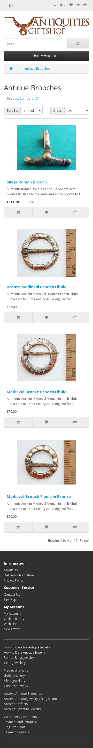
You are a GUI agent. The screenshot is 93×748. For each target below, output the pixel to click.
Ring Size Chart (14, 727)
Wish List (10, 624)
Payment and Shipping (20, 722)
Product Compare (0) (22, 98)
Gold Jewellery (14, 675)
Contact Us (12, 594)
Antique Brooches (37, 68)
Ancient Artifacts (16, 704)
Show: (57, 110)
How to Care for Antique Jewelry (27, 647)
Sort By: (12, 110)
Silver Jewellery (14, 681)
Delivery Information (19, 575)
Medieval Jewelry (16, 670)
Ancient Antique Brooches (23, 693)
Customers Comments (20, 717)
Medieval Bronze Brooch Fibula (36, 391)
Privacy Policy (14, 580)
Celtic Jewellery (15, 663)
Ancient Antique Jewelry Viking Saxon (30, 699)
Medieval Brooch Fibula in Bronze (39, 496)
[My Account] (63, 5)
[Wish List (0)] (71, 5)
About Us (11, 570)
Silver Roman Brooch (27, 181)
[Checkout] (85, 5)
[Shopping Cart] (78, 5)
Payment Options (16, 732)
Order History (14, 619)
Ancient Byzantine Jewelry (22, 709)
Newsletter (12, 629)
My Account (12, 613)
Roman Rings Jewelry (19, 657)
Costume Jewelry (16, 686)
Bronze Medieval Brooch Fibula (36, 286)
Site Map (10, 599)
